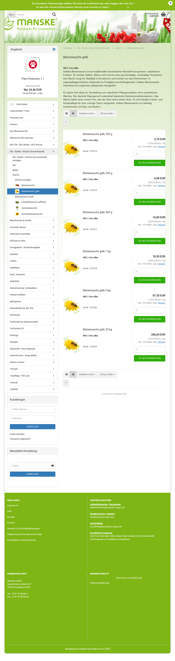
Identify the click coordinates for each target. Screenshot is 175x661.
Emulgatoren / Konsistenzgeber (25, 247)
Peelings (14, 335)
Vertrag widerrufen (129, 578)
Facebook (95, 533)
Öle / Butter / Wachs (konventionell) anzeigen (29, 159)
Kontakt (11, 517)
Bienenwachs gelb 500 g (97, 212)
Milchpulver (15, 301)
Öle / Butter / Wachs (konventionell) (27, 151)
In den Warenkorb (150, 163)
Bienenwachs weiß (24, 196)
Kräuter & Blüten (17, 294)
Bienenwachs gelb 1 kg (97, 251)
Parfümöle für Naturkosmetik (24, 322)
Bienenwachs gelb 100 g (97, 134)
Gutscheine (22, 104)
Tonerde (14, 382)
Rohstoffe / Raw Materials (22, 348)
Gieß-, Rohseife (17, 274)
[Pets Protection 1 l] (32, 64)
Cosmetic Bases (18, 227)
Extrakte (14, 254)
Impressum (12, 505)
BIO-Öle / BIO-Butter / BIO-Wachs (26, 144)
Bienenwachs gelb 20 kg (97, 329)
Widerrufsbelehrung (99, 583)
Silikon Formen (17, 362)
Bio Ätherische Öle (19, 131)
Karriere (11, 522)
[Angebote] (54, 50)
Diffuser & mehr (17, 240)
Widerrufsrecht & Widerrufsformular (24, 534)
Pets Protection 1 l (33, 78)
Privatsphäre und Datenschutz (21, 540)
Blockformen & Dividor (20, 220)
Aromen (13, 124)
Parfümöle (15, 315)
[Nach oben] (165, 656)
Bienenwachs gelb (30, 191)
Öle (14, 165)
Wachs (15, 175)
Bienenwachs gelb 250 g (97, 173)
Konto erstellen (17, 434)
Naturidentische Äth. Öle (21, 308)
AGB (9, 511)
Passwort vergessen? (20, 439)
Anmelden (32, 426)
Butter (15, 170)
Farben (13, 261)
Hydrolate (14, 281)
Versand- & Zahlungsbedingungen (23, 528)
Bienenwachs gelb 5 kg (97, 290)
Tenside (14, 369)
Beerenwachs (28, 185)
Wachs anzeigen (23, 180)
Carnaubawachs (29, 208)
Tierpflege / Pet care (20, 375)
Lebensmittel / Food (19, 111)
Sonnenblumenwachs (32, 214)
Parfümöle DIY (17, 328)
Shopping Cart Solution (76, 649)
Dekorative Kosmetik (20, 234)
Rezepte (14, 342)
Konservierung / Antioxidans (23, 288)
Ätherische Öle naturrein (21, 138)
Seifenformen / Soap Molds (23, 355)
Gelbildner (15, 267)
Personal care (16, 117)
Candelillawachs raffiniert (33, 202)
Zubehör (14, 389)
